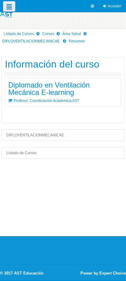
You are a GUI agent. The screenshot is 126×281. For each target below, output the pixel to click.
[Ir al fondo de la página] (92, 6)
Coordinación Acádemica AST (54, 101)
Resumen (77, 41)
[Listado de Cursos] (6, 15)
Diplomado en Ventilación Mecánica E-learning (49, 88)
